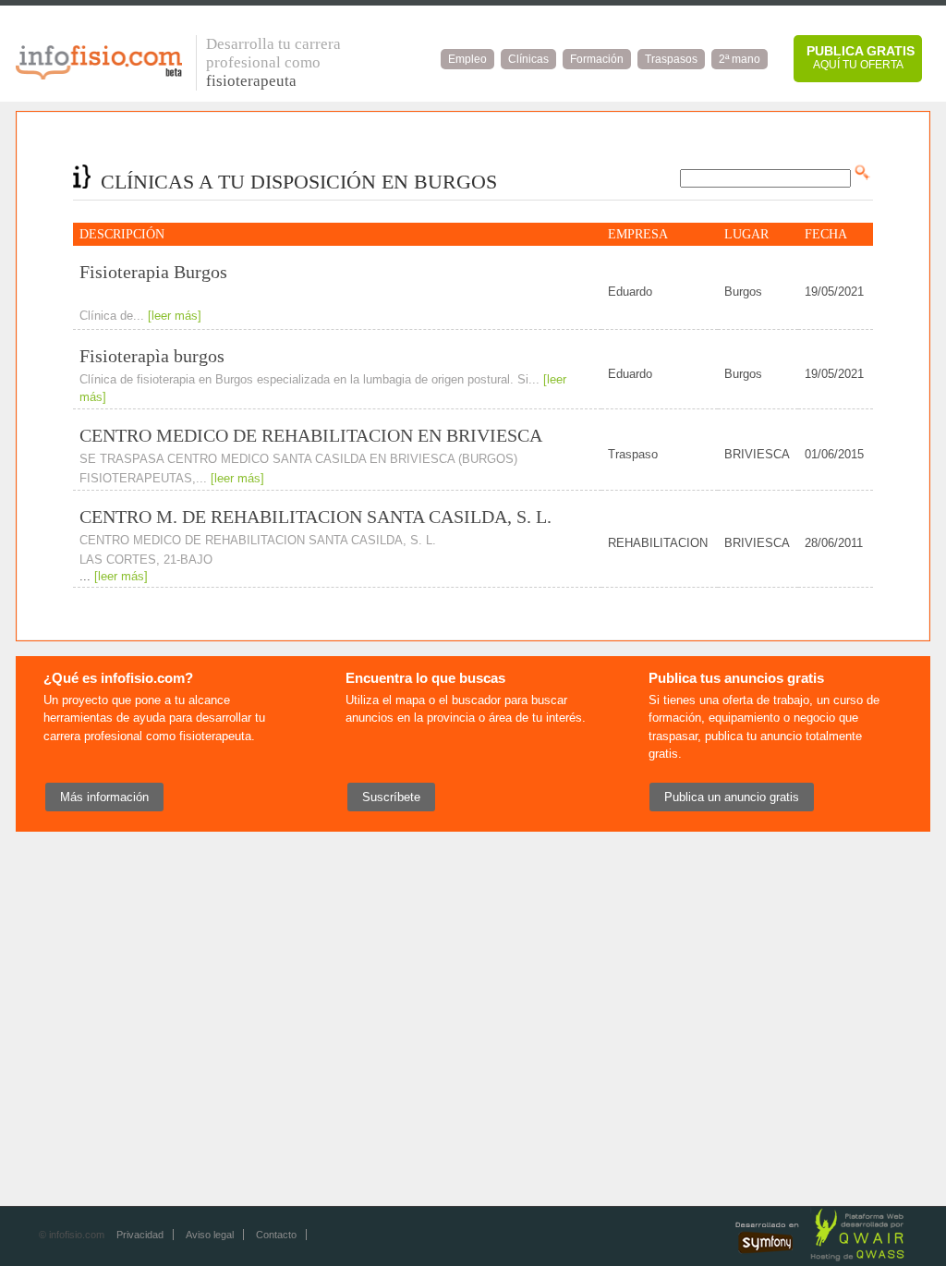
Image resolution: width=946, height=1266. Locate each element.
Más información (104, 797)
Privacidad (140, 1234)
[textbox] (765, 178)
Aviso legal (210, 1234)
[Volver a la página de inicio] (99, 74)
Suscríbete (391, 797)
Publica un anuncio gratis (731, 797)
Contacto (276, 1234)
